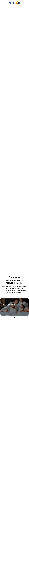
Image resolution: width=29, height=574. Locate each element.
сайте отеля (18, 293)
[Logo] (14, 3)
